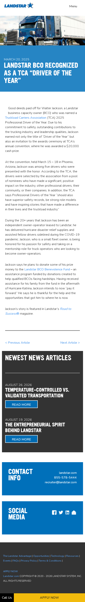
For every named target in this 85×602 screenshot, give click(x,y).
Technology (57, 556)
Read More (21, 405)
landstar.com (68, 473)
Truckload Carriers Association (25, 118)
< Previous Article (17, 343)
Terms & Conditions (50, 560)
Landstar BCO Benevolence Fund (47, 269)
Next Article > (70, 343)
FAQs (16, 560)
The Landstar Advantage (17, 556)
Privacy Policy (29, 560)
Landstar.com (11, 576)
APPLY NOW (10, 571)
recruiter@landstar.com (61, 482)
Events (7, 560)
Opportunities (41, 556)
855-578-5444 (65, 477)
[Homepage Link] (20, 7)
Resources (72, 556)
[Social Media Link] (54, 514)
